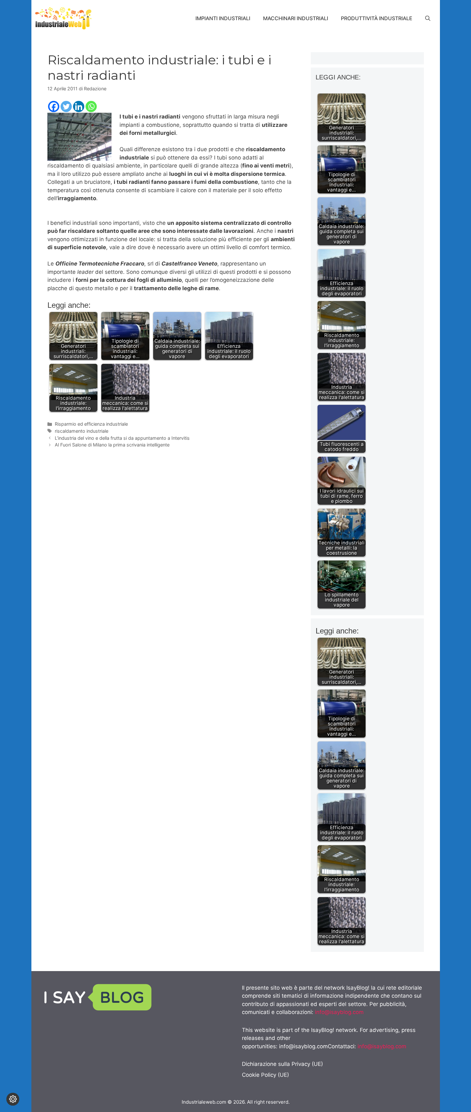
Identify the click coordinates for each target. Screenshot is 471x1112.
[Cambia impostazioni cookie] (12, 1099)
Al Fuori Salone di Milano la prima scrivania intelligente (112, 444)
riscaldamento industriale (81, 431)
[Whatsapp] (91, 106)
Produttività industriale (376, 18)
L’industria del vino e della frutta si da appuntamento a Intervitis (122, 438)
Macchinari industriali (295, 18)
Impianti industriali (222, 18)
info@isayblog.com (339, 1012)
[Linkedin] (78, 106)
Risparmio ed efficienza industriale (91, 424)
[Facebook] (53, 106)
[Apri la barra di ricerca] (428, 18)
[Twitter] (66, 106)
